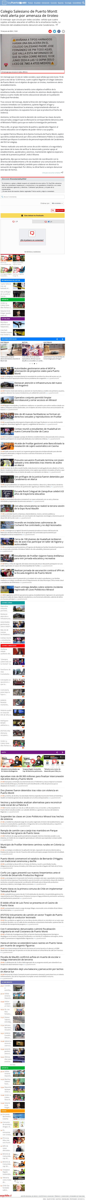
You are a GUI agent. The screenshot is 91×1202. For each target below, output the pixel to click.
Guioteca (59, 1199)
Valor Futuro (51, 1199)
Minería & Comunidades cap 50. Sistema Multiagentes (8, 1158)
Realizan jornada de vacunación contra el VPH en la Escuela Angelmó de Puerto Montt (39, 571)
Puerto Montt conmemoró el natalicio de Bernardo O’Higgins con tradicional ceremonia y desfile (32, 860)
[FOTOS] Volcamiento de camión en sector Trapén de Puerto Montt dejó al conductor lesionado (31, 916)
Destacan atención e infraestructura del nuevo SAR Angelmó (38, 384)
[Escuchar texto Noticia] (62, 172)
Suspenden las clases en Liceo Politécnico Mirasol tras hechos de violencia (32, 818)
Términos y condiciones (61, 1196)
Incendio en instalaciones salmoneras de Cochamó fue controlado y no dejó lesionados (37, 524)
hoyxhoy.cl (81, 1199)
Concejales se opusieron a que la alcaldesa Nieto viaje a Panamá (6, 685)
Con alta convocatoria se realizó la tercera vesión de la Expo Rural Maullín (39, 507)
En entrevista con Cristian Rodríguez (7, 1133)
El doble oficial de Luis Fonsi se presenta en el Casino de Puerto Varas (29, 904)
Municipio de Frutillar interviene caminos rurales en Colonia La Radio (32, 846)
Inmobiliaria (66, 1199)
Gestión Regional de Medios (29, 1196)
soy (53, 378)
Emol (45, 1199)
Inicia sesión (36, 191)
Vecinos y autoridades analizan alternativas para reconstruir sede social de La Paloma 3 (31, 803)
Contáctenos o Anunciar (46, 1196)
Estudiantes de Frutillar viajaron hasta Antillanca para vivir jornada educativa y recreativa (39, 557)
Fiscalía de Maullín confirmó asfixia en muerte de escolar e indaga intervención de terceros (30, 958)
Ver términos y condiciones (32, 252)
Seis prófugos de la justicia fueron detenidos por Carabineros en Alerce (6, 297)
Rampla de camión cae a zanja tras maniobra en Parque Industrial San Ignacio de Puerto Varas (29, 832)
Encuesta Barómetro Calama (7, 1116)
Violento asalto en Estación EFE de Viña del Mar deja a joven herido (6, 714)
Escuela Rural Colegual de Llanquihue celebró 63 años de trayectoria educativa (39, 492)
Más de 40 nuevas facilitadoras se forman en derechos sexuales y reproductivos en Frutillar (37, 415)
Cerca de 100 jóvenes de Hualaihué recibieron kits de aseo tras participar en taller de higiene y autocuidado (38, 542)
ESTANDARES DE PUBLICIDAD (77, 1196)
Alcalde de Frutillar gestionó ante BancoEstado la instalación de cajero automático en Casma (39, 445)
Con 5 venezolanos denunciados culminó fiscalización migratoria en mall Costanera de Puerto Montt (28, 930)
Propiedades (74, 1199)
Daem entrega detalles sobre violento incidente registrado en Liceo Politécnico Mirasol (38, 588)
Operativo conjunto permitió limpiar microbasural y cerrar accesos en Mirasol (35, 399)
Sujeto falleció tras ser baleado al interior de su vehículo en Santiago (6, 289)
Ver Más (12, 1065)
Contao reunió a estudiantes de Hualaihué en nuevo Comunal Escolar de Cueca (37, 430)
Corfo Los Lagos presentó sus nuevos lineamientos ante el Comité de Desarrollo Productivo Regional (30, 874)
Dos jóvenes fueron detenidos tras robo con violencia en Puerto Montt (29, 791)
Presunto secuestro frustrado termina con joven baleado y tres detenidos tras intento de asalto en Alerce (39, 463)
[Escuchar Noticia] (56, 24)
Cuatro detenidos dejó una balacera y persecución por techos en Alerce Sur (32, 970)
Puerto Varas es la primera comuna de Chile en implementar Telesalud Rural (31, 890)
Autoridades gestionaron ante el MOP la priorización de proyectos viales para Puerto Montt (36, 371)
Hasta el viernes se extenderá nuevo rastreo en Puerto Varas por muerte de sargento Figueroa (31, 944)
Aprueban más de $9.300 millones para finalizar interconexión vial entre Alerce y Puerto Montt (32, 777)
